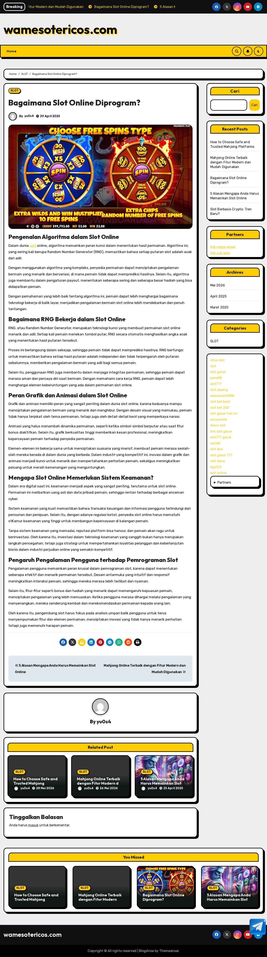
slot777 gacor (221, 437)
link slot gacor (221, 431)
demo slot (218, 425)
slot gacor (218, 372)
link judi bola (220, 253)
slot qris (216, 449)
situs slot (217, 360)
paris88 (216, 378)
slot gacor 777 (221, 455)
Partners (224, 482)
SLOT (14, 90)
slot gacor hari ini (223, 413)
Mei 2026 (217, 285)
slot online (218, 473)
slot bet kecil (220, 402)
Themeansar (169, 951)
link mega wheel (223, 247)
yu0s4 (29, 116)
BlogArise (146, 951)
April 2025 (218, 296)
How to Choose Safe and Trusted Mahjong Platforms (35, 783)
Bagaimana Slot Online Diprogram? (163, 897)
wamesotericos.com (60, 29)
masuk (33, 825)
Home (11, 51)
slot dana (217, 461)
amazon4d (218, 419)
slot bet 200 (219, 408)
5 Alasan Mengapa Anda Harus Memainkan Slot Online (162, 783)
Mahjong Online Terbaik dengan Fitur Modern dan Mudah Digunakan (100, 783)
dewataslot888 (222, 396)
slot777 (216, 384)
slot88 (215, 443)
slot (33, 245)
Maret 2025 (219, 307)
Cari (234, 91)
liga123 (215, 467)
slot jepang (219, 390)
